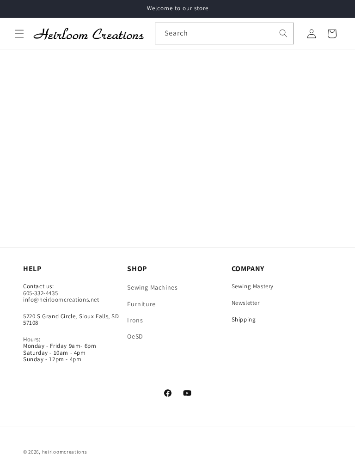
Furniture (141, 304)
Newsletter (246, 303)
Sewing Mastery (253, 286)
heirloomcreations (64, 452)
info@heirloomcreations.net (61, 299)
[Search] (283, 33)
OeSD (135, 336)
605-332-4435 (40, 293)
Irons (135, 320)
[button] (19, 34)
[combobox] (224, 33)
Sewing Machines (152, 287)
